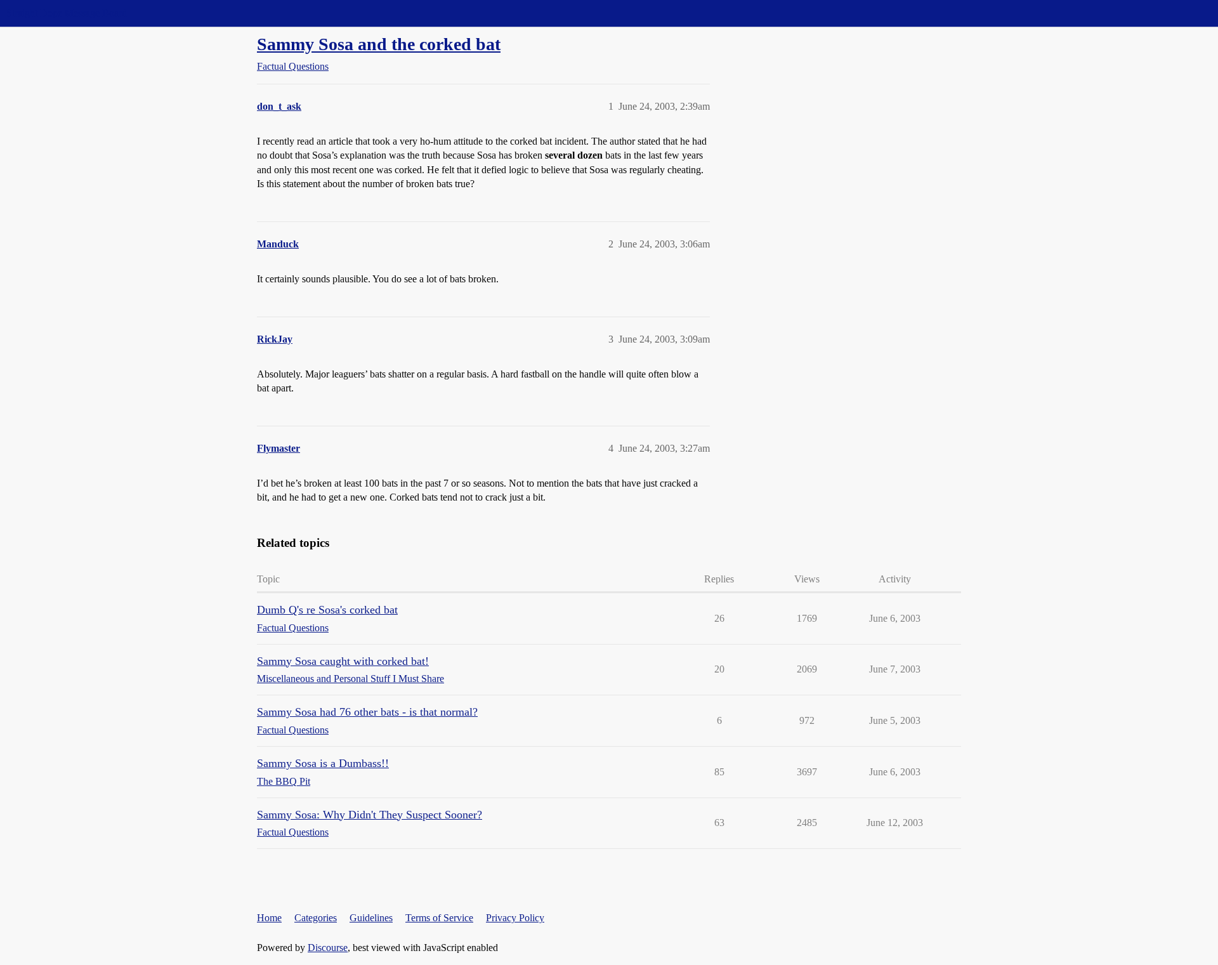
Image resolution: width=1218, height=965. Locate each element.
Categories (315, 917)
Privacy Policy (515, 917)
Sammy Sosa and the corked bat (379, 44)
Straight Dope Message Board (66, 13)
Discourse (328, 947)
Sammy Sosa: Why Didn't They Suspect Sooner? (369, 814)
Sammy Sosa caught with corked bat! (343, 661)
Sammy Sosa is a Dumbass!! (323, 763)
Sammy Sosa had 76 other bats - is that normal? (367, 712)
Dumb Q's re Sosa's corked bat (327, 609)
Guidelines (371, 917)
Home (269, 917)
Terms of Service (439, 917)
